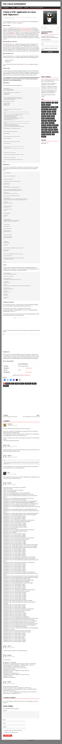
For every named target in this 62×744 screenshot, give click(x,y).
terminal (50, 129)
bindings (5, 45)
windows (6, 385)
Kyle (4, 460)
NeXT (5, 32)
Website (4, 726)
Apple (14, 32)
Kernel (54, 113)
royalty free (44, 127)
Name (4, 719)
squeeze (54, 127)
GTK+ (14, 44)
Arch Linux (48, 102)
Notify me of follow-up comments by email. (13, 730)
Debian (18, 17)
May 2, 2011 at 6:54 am (10, 683)
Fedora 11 (44, 111)
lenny (53, 116)
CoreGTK (48, 104)
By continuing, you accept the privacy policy (49, 49)
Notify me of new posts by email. (11, 732)
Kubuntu (30, 17)
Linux (17, 383)
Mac (42, 123)
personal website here (26, 375)
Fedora (54, 109)
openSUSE (44, 125)
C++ (37, 45)
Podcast (49, 125)
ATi (52, 102)
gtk (12, 383)
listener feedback (51, 120)
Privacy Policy (31, 740)
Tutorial (5, 18)
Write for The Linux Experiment (36, 7)
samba (50, 127)
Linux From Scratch (50, 118)
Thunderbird (55, 132)
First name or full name (45, 39)
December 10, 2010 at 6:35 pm (12, 457)
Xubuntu (44, 136)
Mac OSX (21, 383)
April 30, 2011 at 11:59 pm (11, 484)
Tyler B (14, 17)
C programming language (26, 28)
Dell (57, 107)
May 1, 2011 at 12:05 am (11, 656)
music (46, 123)
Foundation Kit (13, 34)
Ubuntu (11, 18)
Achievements (19, 7)
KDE (50, 113)
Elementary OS (45, 109)
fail (50, 109)
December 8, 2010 (8, 17)
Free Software (22, 17)
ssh (42, 129)
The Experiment (5, 7)
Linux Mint (34, 17)
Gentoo (54, 111)
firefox (49, 111)
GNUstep (25, 64)
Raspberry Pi (55, 125)
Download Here (28, 368)
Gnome (43, 113)
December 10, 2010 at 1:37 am (12, 425)
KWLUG (48, 116)
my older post (18, 21)
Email (4, 723)
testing (55, 129)
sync (46, 129)
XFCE (53, 134)
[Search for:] (50, 28)
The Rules (13, 7)
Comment (5, 710)
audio (56, 102)
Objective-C (5, 28)
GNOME (27, 17)
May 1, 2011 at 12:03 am (11, 647)
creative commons (46, 107)
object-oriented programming (27, 30)
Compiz (43, 104)
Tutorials (26, 7)
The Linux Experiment (46, 132)
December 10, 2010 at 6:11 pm (12, 446)
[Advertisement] (21, 401)
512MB (43, 102)
